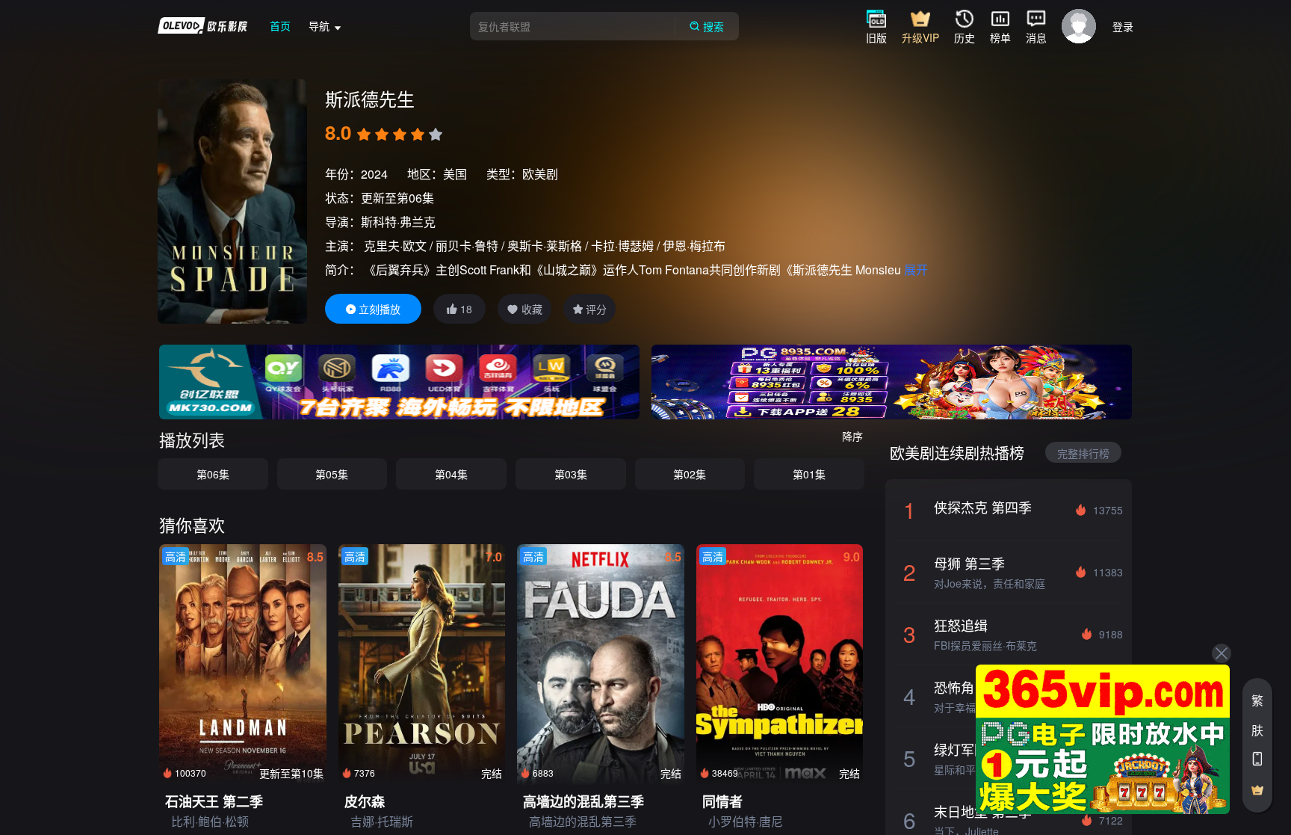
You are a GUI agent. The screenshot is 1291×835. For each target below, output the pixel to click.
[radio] (365, 134)
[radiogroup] (399, 134)
